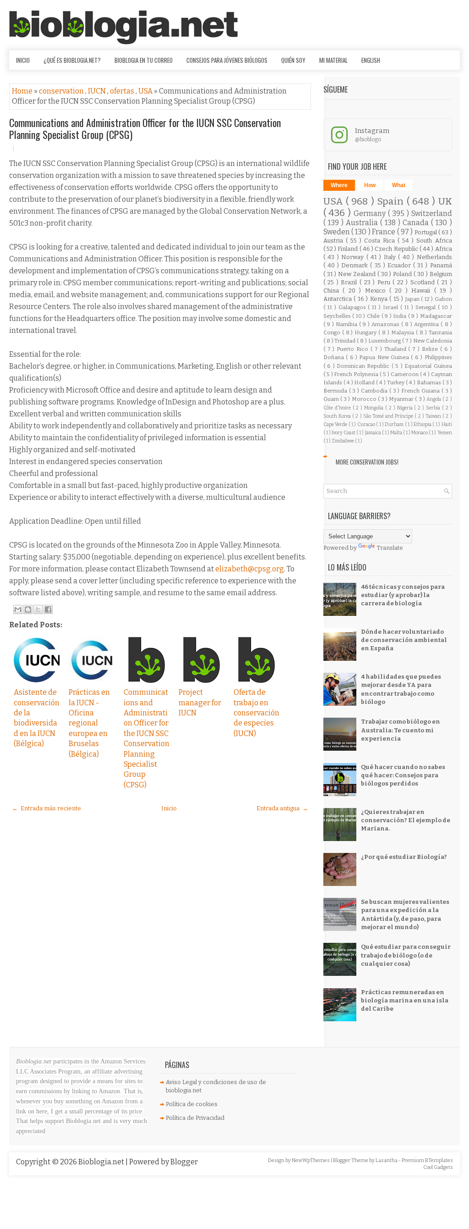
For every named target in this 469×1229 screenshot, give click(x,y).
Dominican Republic (364, 366)
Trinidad (345, 341)
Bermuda (336, 391)
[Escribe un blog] (28, 609)
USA (146, 91)
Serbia (434, 408)
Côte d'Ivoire (338, 408)
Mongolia (374, 408)
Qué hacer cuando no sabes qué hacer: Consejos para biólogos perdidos (403, 775)
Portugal (426, 232)
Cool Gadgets (438, 1167)
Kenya (379, 298)
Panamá (441, 265)
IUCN (97, 91)
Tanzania (440, 332)
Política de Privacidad (195, 1117)
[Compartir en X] (38, 609)
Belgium (441, 274)
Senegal (426, 307)
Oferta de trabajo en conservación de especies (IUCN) (256, 713)
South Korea (337, 416)
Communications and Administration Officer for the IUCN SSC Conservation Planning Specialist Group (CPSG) (145, 128)
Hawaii (422, 290)
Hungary (366, 332)
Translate (389, 547)
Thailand (396, 349)
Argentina (427, 324)
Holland (365, 382)
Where (339, 185)
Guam (331, 399)
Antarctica (338, 298)
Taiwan (433, 416)
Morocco (365, 399)
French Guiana (421, 391)
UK (445, 201)
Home (23, 91)
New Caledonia (432, 341)
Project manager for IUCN (200, 702)
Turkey (396, 382)
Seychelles (338, 316)
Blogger (184, 1161)
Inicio (23, 60)
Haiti (447, 424)
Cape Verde (336, 424)
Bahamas (429, 382)
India (400, 316)
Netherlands (434, 257)
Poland (403, 274)
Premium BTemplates (427, 1160)
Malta (396, 433)
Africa (443, 248)
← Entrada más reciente (46, 808)
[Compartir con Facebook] (48, 609)
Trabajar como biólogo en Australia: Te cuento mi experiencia (400, 730)
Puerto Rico (354, 349)
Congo (332, 332)
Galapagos (353, 307)
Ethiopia (423, 424)
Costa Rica (381, 240)
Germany (371, 213)
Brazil (350, 282)
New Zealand (357, 274)
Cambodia (375, 391)
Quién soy (293, 60)
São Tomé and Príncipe (389, 416)
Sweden (337, 231)
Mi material (333, 60)
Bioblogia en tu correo (144, 60)
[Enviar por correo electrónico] (17, 609)
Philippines (438, 357)
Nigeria (405, 408)
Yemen (444, 433)
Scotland (423, 282)
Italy (391, 257)
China (333, 290)
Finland (348, 248)
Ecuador (400, 265)
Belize (431, 349)
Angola (434, 399)
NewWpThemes (311, 1160)
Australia (363, 222)
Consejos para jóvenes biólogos (226, 60)
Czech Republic (397, 248)
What (398, 185)
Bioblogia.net (101, 1161)
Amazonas (386, 324)
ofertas (123, 91)
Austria (334, 240)
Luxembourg (385, 341)
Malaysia (403, 332)
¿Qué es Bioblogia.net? (72, 60)
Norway (353, 257)
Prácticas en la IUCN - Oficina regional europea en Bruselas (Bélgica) (89, 723)
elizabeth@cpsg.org (249, 569)
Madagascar (436, 316)
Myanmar (402, 399)
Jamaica (373, 433)
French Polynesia (357, 374)
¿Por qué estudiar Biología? (404, 856)
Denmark (355, 265)
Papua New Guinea (385, 357)
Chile (374, 316)
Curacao (366, 424)
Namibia (347, 324)
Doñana (334, 357)
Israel (391, 307)
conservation (62, 91)
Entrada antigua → (282, 808)
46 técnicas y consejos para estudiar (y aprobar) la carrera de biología (403, 595)
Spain (391, 201)
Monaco (420, 433)
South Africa (434, 240)
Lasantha (387, 1160)
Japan (413, 299)
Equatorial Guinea (428, 366)
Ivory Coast (344, 433)
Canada (417, 222)
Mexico (377, 290)
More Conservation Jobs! (367, 461)
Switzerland (431, 213)
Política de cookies (192, 1104)
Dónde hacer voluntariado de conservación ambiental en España (404, 640)
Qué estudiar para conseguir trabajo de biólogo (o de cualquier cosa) (406, 955)
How (370, 185)
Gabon (443, 299)
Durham (394, 424)
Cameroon (405, 374)
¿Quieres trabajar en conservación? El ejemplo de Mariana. (405, 820)
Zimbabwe (343, 441)
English (370, 60)
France (384, 231)
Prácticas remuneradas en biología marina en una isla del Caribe (404, 1000)
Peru (385, 282)
